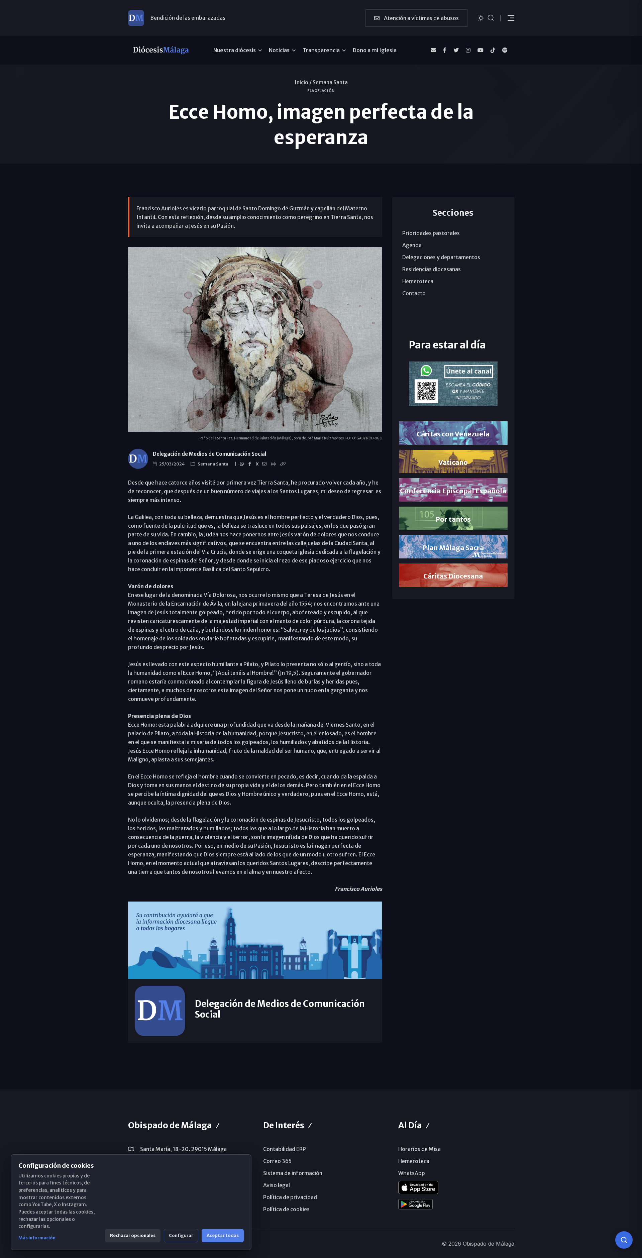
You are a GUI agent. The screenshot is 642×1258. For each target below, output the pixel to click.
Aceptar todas (223, 1235)
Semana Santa (330, 82)
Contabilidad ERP (284, 1149)
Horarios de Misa (419, 1149)
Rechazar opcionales (132, 1235)
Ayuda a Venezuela (173, 17)
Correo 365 (277, 1161)
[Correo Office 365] (433, 50)
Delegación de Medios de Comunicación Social (209, 454)
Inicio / (303, 82)
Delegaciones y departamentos (441, 257)
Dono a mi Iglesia (375, 50)
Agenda (412, 245)
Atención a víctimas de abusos (421, 18)
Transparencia (321, 50)
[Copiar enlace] (284, 464)
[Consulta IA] (624, 1240)
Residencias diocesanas (431, 269)
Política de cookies (286, 1209)
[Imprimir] (274, 464)
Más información (37, 1238)
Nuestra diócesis (234, 50)
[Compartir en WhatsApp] (243, 464)
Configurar (181, 1235)
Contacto (414, 293)
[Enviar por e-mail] (265, 464)
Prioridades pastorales (431, 233)
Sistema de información (292, 1173)
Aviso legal (276, 1185)
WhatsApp (411, 1173)
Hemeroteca (417, 281)
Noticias (279, 50)
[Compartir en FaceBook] (250, 464)
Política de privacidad (290, 1197)
